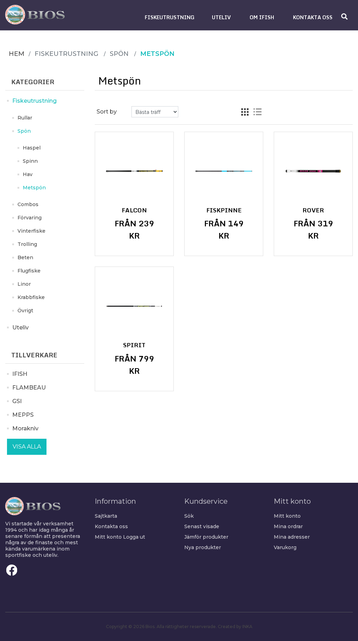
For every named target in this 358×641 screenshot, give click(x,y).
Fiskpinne (224, 210)
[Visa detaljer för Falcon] (134, 171)
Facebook (12, 570)
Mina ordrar (288, 526)
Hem (16, 54)
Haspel (32, 148)
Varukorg (285, 547)
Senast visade (201, 526)
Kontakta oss (111, 526)
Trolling (27, 244)
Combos (27, 204)
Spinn (30, 161)
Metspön (34, 187)
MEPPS (23, 414)
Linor (24, 284)
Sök (189, 516)
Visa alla (27, 446)
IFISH (19, 374)
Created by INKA (235, 626)
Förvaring (29, 217)
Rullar (24, 118)
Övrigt (25, 310)
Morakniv (25, 428)
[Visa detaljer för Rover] (313, 171)
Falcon (134, 210)
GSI (17, 401)
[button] (169, 17)
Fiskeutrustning (34, 100)
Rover (313, 210)
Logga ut (134, 537)
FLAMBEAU (29, 387)
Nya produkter (202, 547)
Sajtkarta (106, 516)
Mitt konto (108, 537)
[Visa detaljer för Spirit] (134, 306)
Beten (25, 257)
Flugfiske (29, 271)
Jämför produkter (206, 537)
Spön (24, 131)
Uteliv (20, 327)
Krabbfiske (31, 297)
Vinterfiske (31, 231)
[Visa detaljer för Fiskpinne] (223, 171)
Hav (28, 174)
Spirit (134, 345)
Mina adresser (292, 537)
